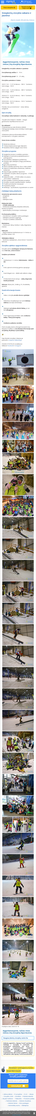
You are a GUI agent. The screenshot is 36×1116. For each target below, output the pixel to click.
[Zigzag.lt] (11, 2)
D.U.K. (26, 1094)
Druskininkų (25, 20)
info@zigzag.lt (27, 1)
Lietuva (32, 20)
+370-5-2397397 (26, 3)
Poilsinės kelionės (28, 1096)
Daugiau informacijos (16, 1114)
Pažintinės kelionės (11, 1101)
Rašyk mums (26, 7)
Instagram (18, 345)
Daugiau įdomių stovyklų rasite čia (15, 1038)
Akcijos (32, 1094)
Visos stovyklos (8, 7)
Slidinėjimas (25, 1105)
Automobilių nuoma (14, 1105)
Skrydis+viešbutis (8, 1098)
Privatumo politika (29, 1098)
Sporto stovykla (15, 20)
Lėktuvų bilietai (7, 1094)
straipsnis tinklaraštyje (15, 340)
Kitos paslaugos (24, 1103)
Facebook (10, 345)
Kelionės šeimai (12, 1103)
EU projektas (18, 1094)
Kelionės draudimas (25, 1101)
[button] (2, 2)
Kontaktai (18, 1096)
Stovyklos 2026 (8, 1096)
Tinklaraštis (18, 1098)
